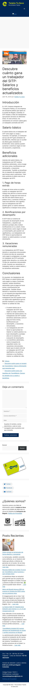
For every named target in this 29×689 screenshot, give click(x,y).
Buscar (4, 445)
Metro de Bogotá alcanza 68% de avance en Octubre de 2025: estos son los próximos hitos (13, 591)
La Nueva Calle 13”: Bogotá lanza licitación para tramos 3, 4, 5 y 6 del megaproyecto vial (14, 609)
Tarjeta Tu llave (16, 3)
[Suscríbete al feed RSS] (15, 14)
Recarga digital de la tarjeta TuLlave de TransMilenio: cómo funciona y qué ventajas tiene (14, 572)
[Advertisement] (14, 32)
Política (10, 513)
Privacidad (18, 513)
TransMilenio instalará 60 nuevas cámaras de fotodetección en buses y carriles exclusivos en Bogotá (14, 630)
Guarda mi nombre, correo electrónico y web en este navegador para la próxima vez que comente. (14, 427)
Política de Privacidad (9, 679)
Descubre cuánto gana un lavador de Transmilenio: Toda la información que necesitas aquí (14, 366)
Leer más (5, 567)
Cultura (7, 361)
